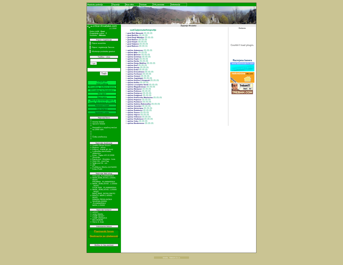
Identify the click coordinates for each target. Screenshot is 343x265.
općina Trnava (133, 112)
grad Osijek (132, 42)
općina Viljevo (133, 115)
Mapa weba (102, 97)
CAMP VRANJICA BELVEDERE (99, 219)
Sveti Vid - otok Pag (100, 161)
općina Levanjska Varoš (137, 85)
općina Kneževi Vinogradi (138, 80)
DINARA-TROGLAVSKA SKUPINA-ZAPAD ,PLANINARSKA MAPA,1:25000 (102, 202)
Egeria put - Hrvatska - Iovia (103, 159)
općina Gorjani (133, 76)
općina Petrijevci (134, 93)
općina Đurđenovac (135, 123)
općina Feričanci (134, 74)
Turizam (143, 5)
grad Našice (132, 40)
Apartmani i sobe (102, 112)
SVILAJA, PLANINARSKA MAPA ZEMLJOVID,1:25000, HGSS (104, 178)
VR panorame (158, 5)
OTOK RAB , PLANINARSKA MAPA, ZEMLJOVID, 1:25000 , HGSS (104, 189)
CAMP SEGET (98, 216)
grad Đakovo (132, 46)
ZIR (93, 165)
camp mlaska (97, 214)
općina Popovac (134, 100)
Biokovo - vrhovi (98, 147)
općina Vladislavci (135, 119)
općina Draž (132, 65)
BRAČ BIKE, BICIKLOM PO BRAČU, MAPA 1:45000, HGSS (103, 195)
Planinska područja (95, 5)
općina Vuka (132, 121)
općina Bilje (132, 52)
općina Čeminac (134, 57)
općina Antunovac (135, 50)
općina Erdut (132, 70)
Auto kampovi (102, 109)
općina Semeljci (134, 106)
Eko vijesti (102, 94)
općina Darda (133, 61)
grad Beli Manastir (135, 33)
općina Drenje (133, 67)
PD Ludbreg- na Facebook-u (102, 90)
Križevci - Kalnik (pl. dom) (102, 149)
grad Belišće (132, 35)
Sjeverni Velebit (98, 124)
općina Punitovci (134, 102)
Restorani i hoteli (102, 106)
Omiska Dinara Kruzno (101, 145)
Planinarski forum (104, 231)
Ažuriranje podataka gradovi (103, 51)
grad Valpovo (133, 44)
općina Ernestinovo (135, 72)
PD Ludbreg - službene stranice (102, 87)
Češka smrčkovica (99, 137)
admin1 (95, 212)
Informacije (175, 5)
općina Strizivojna (135, 108)
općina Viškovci (134, 117)
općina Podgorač (134, 95)
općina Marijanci (134, 89)
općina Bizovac (134, 55)
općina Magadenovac (136, 87)
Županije (116, 5)
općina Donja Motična (136, 63)
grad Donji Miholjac (135, 37)
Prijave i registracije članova (103, 47)
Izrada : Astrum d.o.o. (171, 258)
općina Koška (133, 82)
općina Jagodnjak (135, 78)
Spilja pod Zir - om (99, 163)
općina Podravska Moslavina (140, 97)
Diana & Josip (98, 222)
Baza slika (130, 5)
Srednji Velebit (98, 122)
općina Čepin (133, 59)
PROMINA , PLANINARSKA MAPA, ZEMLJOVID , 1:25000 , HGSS (104, 184)
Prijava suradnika (99, 43)
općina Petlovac (134, 91)
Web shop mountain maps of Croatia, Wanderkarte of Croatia (102, 101)
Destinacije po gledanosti (104, 236)
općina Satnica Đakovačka (139, 104)
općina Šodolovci (135, 110)
